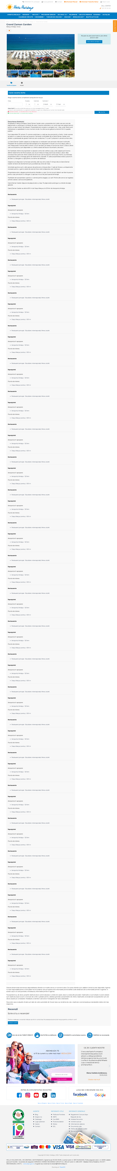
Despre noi (38, 1117)
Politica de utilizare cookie (79, 1129)
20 (48, 69)
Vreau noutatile (62, 1079)
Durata (27, 101)
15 (37, 69)
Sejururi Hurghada (78, 1103)
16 (39, 69)
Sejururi (25, 14)
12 (31, 69)
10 (27, 69)
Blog (36, 1114)
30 (69, 69)
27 (62, 69)
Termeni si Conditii (76, 1131)
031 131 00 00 (106, 8)
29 (66, 69)
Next (72, 52)
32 (73, 69)
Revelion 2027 (78, 17)
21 (50, 69)
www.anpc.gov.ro (28, 1164)
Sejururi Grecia (51, 1103)
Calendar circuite (26, 17)
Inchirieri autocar (76, 1122)
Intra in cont (106, 2)
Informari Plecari (71, 2)
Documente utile (76, 1126)
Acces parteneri (48, 2)
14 (35, 69)
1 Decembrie (39, 17)
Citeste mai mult (94, 1079)
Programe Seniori (48, 14)
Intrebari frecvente (77, 1119)
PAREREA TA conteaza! (31, 2)
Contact (59, 2)
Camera (45, 101)
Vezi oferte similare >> (94, 41)
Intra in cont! (13, 1023)
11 (29, 69)
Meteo (55, 1124)
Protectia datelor (58, 1122)
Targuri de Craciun (54, 17)
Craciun (67, 17)
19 (45, 69)
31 (71, 69)
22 (52, 69)
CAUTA (102, 112)
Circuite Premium (85, 14)
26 (60, 69)
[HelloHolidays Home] (19, 7)
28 (64, 69)
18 (43, 69)
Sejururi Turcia (60, 1103)
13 (33, 69)
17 (41, 69)
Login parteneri (40, 1122)
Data (9, 101)
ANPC (55, 1117)
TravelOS (62, 1167)
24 (56, 69)
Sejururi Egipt (68, 1103)
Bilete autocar (92, 17)
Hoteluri (106, 14)
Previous (9, 52)
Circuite (35, 14)
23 (54, 69)
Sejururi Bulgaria (42, 1103)
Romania (96, 14)
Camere (36, 101)
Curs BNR (56, 1119)
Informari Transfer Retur (89, 2)
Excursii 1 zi (62, 14)
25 (58, 69)
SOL (54, 1126)
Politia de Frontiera (59, 1114)
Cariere (37, 1124)
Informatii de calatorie (78, 1124)
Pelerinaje (73, 14)
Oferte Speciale (13, 14)
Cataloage (38, 1119)
